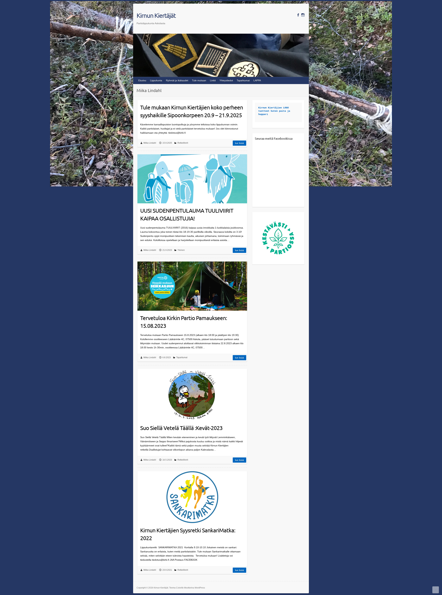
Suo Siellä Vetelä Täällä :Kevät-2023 (181, 427)
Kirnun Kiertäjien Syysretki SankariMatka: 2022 (187, 534)
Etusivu (142, 80)
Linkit (213, 80)
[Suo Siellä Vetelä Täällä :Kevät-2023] (192, 395)
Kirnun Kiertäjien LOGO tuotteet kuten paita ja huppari (274, 111)
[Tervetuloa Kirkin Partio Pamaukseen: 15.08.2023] (192, 286)
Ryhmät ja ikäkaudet (177, 80)
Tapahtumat (243, 80)
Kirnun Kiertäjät (156, 15)
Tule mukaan (199, 80)
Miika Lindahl (149, 143)
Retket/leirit (182, 143)
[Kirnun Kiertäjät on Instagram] (303, 15)
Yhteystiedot (226, 80)
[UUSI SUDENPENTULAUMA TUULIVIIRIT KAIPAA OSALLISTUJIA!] (192, 178)
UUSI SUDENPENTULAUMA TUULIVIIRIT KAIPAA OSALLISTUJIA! (186, 214)
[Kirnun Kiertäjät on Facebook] (298, 15)
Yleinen (181, 250)
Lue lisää (239, 143)
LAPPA (257, 80)
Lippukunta (156, 80)
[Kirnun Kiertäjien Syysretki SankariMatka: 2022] (192, 497)
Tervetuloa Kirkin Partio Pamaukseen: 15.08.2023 (183, 322)
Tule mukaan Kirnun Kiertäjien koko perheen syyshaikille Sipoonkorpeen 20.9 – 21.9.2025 (191, 111)
